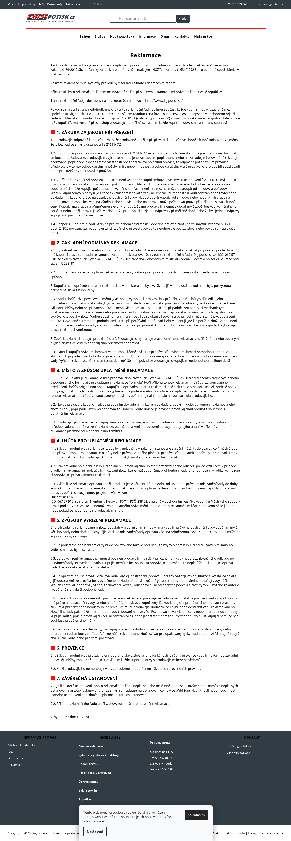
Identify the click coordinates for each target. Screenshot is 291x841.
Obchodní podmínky (21, 4)
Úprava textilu (88, 782)
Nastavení (95, 831)
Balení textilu (88, 790)
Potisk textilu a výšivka (95, 773)
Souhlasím (196, 815)
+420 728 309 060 (238, 753)
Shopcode (237, 833)
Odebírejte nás (238, 765)
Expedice (85, 799)
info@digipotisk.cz (239, 746)
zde (101, 821)
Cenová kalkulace (91, 746)
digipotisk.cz (230, 765)
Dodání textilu (88, 764)
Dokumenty (54, 4)
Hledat (183, 18)
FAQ (41, 4)
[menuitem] (84, 36)
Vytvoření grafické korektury (99, 755)
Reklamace (73, 4)
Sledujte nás (223, 765)
